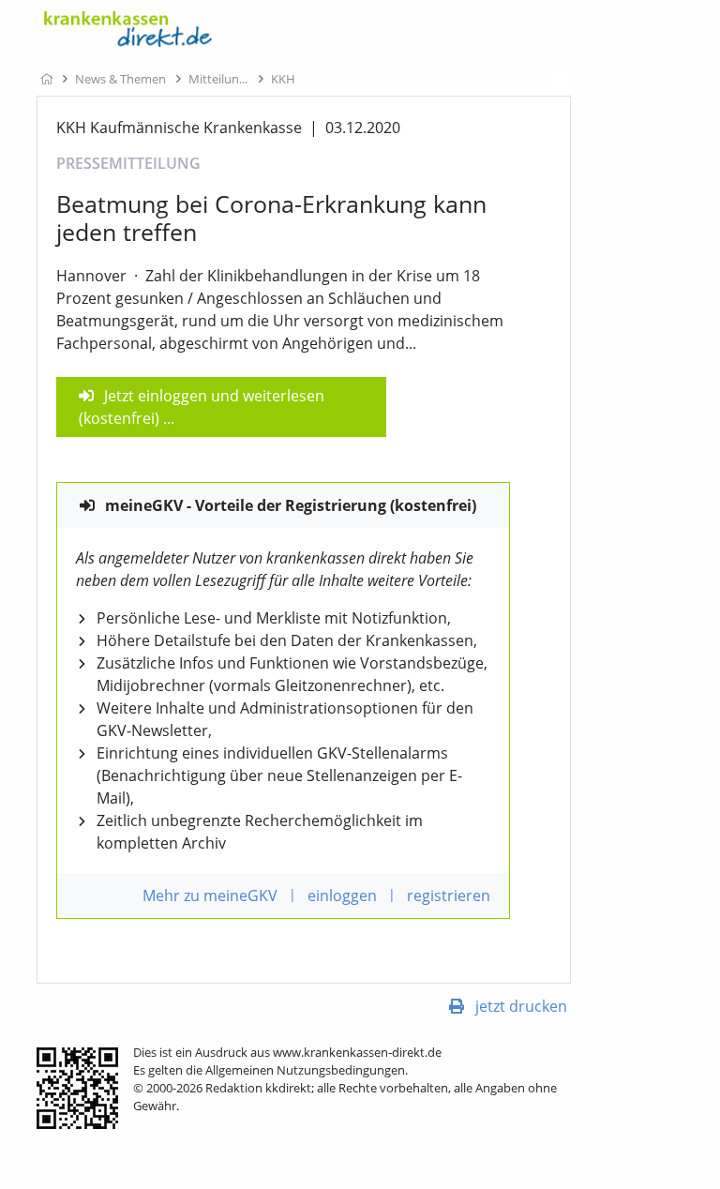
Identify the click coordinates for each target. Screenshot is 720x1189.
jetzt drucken (521, 1006)
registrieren (448, 895)
